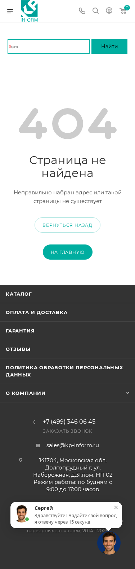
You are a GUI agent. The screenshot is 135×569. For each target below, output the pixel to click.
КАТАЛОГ (19, 294)
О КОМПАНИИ (26, 393)
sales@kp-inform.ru (72, 445)
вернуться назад (67, 225)
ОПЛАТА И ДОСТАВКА (37, 312)
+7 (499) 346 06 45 (69, 422)
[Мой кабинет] (109, 11)
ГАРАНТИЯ (20, 331)
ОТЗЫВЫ (18, 349)
